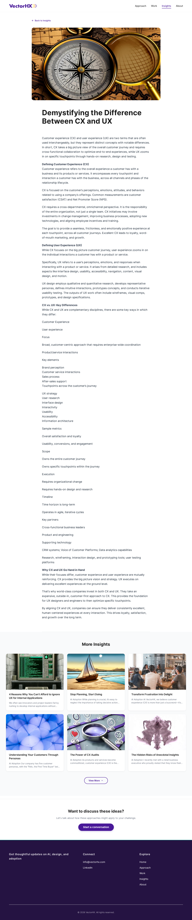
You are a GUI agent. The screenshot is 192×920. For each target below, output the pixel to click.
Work (154, 5)
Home (143, 861)
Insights (166, 5)
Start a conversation (96, 827)
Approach (140, 5)
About (179, 5)
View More (94, 780)
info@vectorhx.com (94, 861)
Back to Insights (43, 20)
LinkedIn (87, 867)
